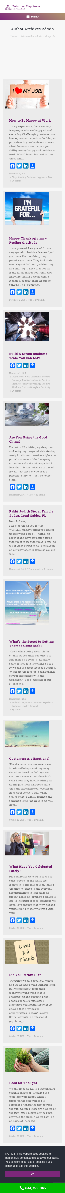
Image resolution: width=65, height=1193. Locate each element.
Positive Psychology (31, 383)
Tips (50, 177)
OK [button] (32, 1173)
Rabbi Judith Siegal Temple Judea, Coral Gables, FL (31, 513)
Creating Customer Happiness (32, 177)
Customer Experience (43, 702)
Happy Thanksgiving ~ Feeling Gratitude (28, 240)
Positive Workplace (31, 387)
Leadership (36, 376)
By (16, 180)
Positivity (45, 387)
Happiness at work (21, 376)
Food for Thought (23, 1083)
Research (34, 706)
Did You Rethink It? (25, 975)
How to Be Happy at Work (30, 120)
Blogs (14, 177)
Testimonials (34, 569)
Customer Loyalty (20, 706)
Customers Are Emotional (29, 758)
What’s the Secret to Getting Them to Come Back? (31, 643)
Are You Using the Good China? (28, 439)
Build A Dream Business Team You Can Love (28, 356)
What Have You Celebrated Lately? (30, 868)
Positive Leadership (31, 380)
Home (13, 36)
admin (48, 28)
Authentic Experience (22, 702)
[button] (39, 1166)
